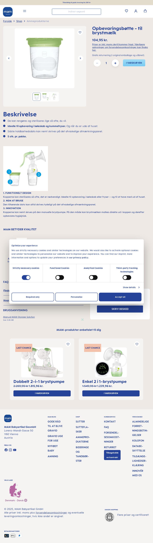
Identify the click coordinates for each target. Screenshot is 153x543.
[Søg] (98, 11)
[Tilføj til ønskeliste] (80, 32)
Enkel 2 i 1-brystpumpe (104, 381)
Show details (129, 287)
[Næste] (80, 58)
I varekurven (134, 63)
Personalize (76, 297)
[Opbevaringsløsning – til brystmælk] (45, 58)
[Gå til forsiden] (8, 12)
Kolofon (138, 440)
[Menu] (24, 11)
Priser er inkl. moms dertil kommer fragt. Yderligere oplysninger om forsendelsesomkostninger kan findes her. (120, 47)
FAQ (106, 427)
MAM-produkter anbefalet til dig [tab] (78, 329)
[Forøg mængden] (115, 63)
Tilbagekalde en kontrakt (112, 455)
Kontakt (110, 421)
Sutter (80, 421)
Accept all (120, 297)
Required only (33, 297)
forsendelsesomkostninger (51, 512)
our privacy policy (78, 257)
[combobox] (76, 12)
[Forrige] (8, 58)
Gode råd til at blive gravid (55, 426)
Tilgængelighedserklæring (139, 461)
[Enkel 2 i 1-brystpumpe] (111, 362)
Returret (110, 447)
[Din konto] (135, 11)
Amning (53, 456)
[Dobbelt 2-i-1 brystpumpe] (42, 362)
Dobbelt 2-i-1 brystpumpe (38, 381)
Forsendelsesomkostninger (112, 437)
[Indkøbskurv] (145, 10)
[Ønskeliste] (126, 10)
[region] (44, 66)
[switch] (59, 277)
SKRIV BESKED (120, 308)
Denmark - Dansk (14, 500)
